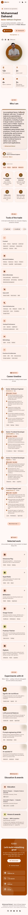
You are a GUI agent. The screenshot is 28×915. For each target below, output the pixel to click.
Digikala (8, 459)
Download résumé (15, 865)
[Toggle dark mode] (22, 2)
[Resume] (20, 911)
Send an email (15, 860)
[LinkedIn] (5, 39)
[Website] (17, 911)
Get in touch (8, 30)
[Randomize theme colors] (19, 2)
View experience (13, 34)
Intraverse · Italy (7, 157)
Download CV (21, 30)
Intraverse (8, 391)
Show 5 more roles (13, 523)
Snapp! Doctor (10, 490)
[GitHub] (2, 39)
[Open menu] (25, 2)
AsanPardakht (9, 433)
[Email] (8, 39)
